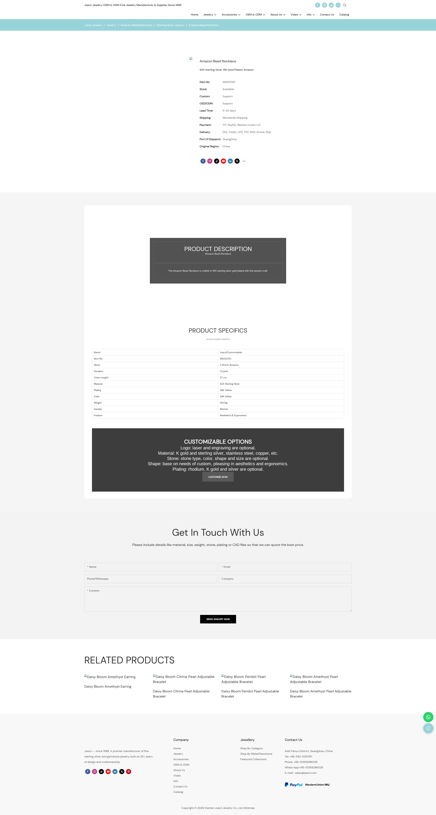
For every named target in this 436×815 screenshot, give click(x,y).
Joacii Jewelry (93, 25)
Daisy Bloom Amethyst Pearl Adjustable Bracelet (320, 694)
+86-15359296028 (311, 767)
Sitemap (249, 808)
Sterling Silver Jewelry (170, 25)
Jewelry (111, 25)
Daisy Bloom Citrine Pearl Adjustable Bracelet (181, 694)
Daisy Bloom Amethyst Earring (107, 686)
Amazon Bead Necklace (203, 25)
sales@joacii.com (306, 773)
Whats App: (292, 767)
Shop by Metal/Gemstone (136, 25)
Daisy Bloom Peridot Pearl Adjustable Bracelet (250, 694)
